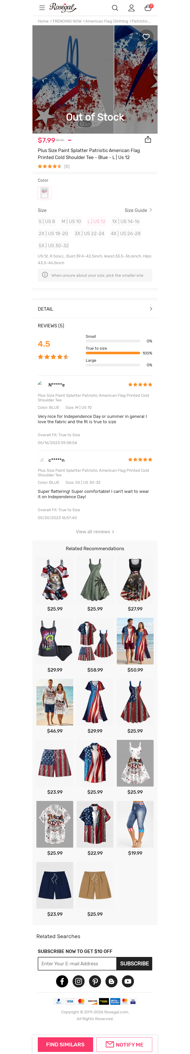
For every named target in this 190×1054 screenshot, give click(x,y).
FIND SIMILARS (65, 1044)
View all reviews (93, 531)
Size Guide (136, 210)
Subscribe (134, 963)
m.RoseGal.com (67, 8)
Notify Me (129, 1044)
